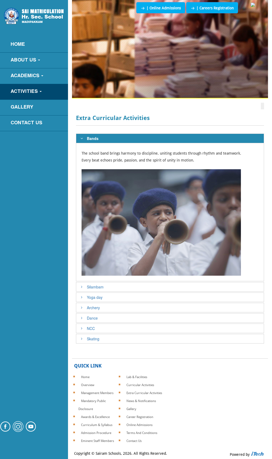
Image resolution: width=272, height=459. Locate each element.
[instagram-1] (18, 430)
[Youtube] (31, 430)
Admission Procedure (96, 433)
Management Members (97, 393)
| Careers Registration (214, 8)
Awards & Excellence (95, 417)
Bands (93, 138)
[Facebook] (5, 430)
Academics (26, 76)
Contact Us (26, 123)
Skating (93, 338)
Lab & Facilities (136, 377)
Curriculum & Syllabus (96, 425)
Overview (87, 385)
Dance (92, 318)
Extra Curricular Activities (144, 393)
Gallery (22, 107)
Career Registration (139, 417)
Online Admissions (139, 425)
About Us (24, 60)
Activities (25, 91)
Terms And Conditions (141, 433)
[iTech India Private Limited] (257, 454)
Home (18, 44)
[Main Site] (253, 5)
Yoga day (95, 297)
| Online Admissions (163, 8)
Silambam (95, 287)
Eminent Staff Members (97, 441)
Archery (93, 307)
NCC (91, 328)
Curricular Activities (140, 385)
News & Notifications (141, 401)
